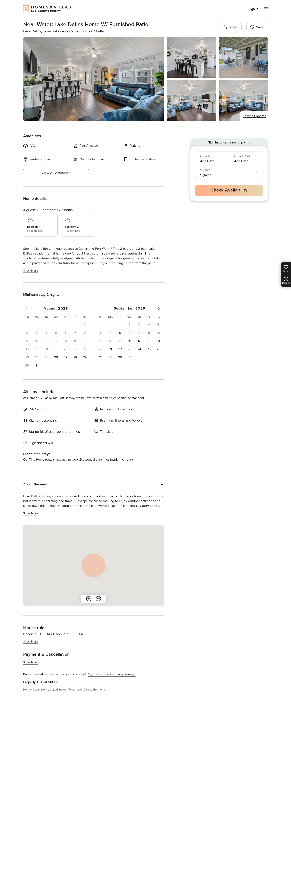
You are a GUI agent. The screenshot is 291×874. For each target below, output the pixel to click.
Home (27, 689)
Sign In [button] (253, 9)
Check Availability (229, 190)
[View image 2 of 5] (191, 57)
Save (260, 27)
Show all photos (254, 116)
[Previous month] (26, 308)
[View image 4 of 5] (191, 100)
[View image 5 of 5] (243, 100)
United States (58, 689)
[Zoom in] (89, 598)
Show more (30, 270)
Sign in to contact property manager (112, 674)
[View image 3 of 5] (243, 57)
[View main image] (94, 79)
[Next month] (158, 308)
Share (233, 27)
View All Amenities (56, 173)
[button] (46, 357)
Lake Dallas (84, 689)
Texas (71, 689)
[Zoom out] (98, 598)
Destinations (40, 689)
